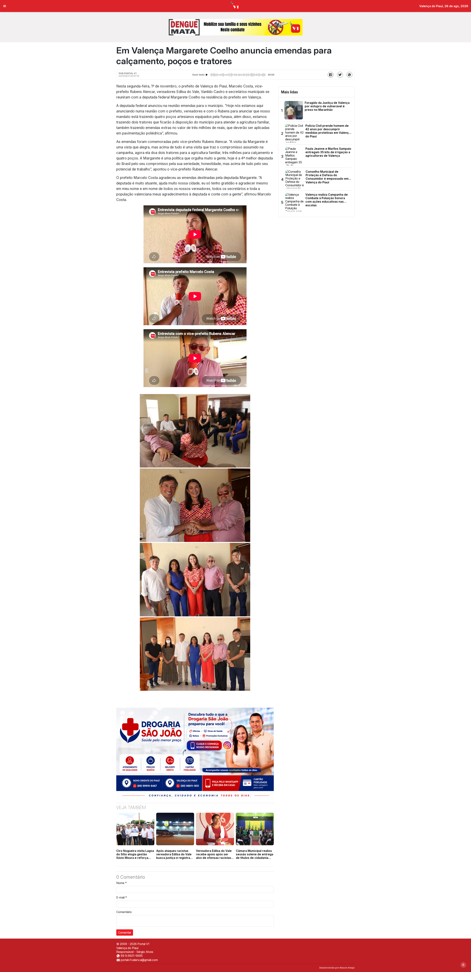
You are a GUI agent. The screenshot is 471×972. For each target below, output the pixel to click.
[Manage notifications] (463, 965)
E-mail (121, 897)
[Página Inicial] (235, 6)
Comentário (124, 912)
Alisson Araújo (347, 967)
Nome (121, 883)
